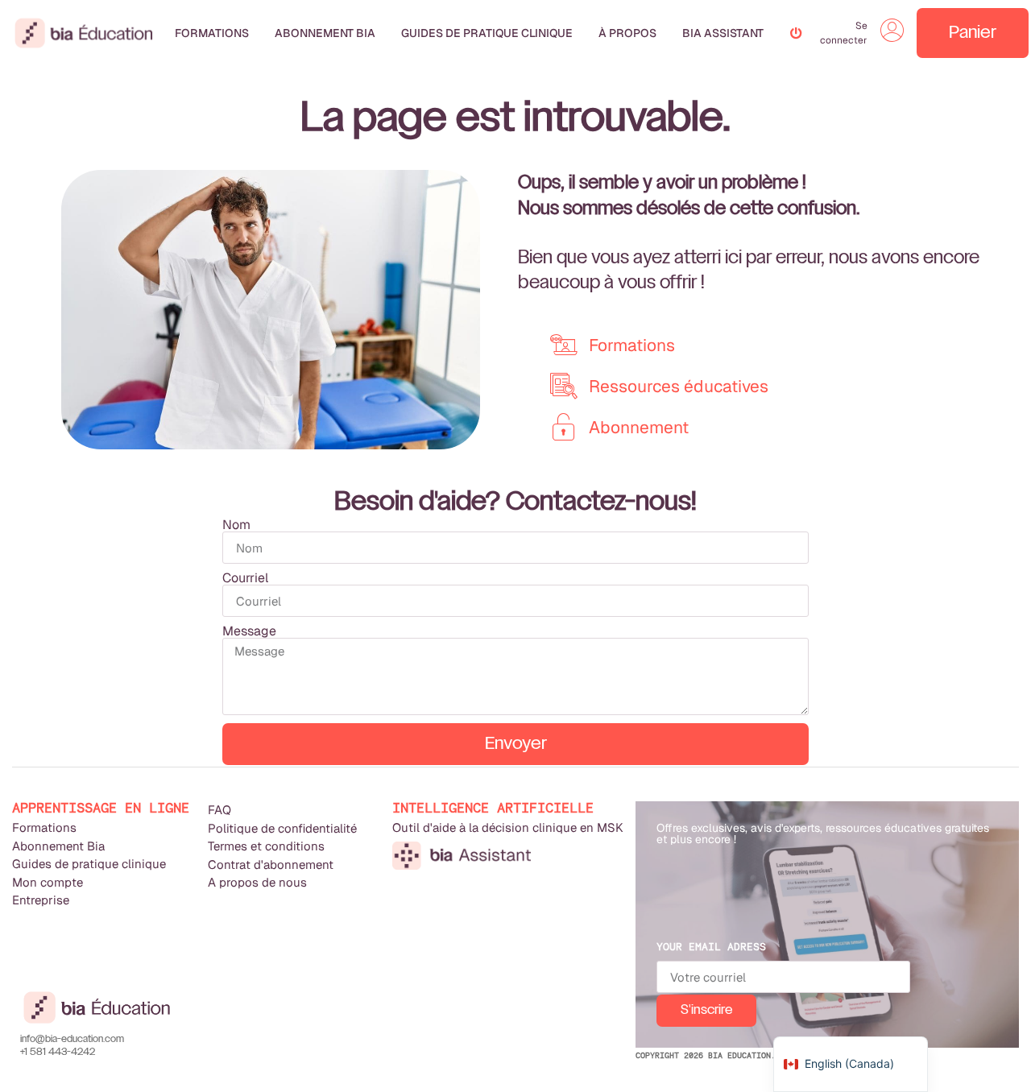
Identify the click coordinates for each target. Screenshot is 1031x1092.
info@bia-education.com (72, 1040)
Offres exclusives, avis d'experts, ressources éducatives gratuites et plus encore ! (822, 833)
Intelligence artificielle (493, 808)
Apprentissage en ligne (100, 808)
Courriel (245, 578)
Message (249, 631)
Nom (236, 525)
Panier (972, 33)
